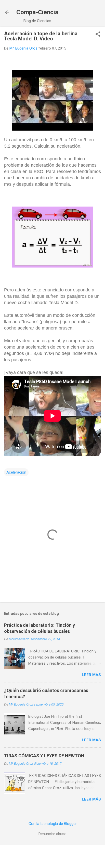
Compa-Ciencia (37, 12)
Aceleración (16, 472)
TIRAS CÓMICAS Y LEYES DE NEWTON (44, 755)
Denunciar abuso (52, 834)
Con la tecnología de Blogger (53, 823)
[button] (98, 34)
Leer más (91, 674)
